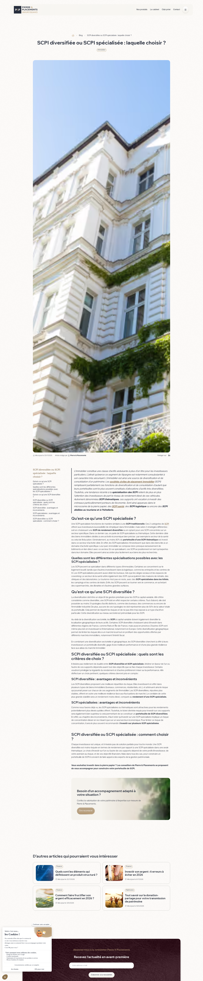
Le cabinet (154, 10)
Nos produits (142, 10)
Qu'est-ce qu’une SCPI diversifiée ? (46, 496)
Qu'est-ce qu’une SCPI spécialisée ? (42, 483)
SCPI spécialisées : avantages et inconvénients (46, 515)
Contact (176, 10)
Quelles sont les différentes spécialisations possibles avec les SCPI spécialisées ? (45, 489)
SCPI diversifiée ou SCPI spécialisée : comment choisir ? (46, 520)
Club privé (166, 10)
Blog (81, 35)
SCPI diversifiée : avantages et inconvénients (45, 509)
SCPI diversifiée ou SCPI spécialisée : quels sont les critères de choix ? (44, 502)
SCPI (166, 524)
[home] (25, 10)
